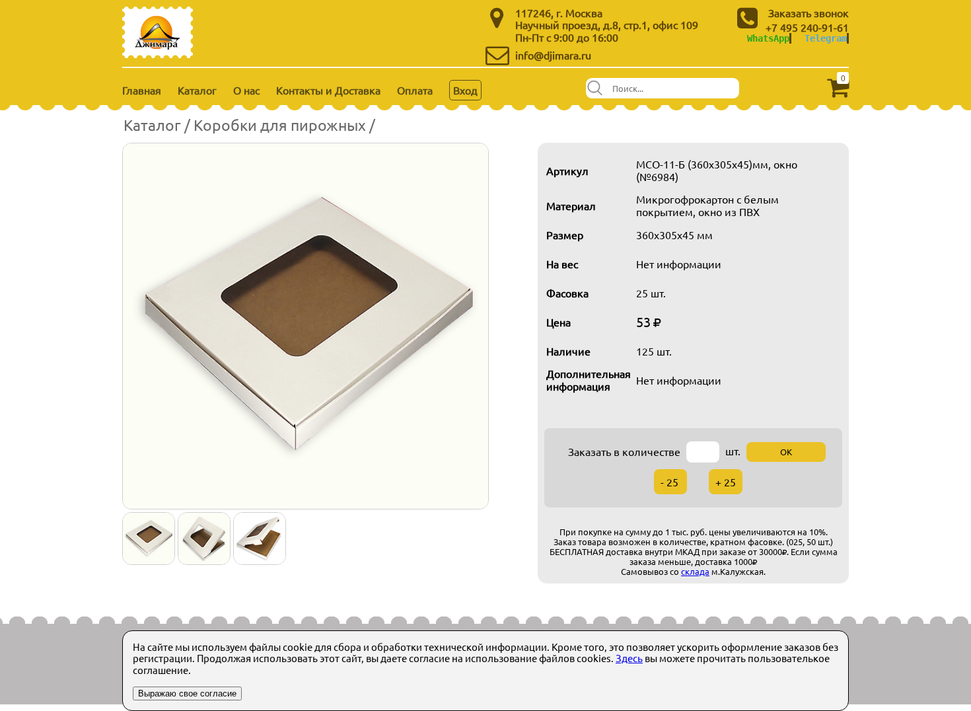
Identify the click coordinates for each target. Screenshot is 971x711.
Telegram (826, 38)
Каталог (197, 89)
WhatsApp (768, 38)
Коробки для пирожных (280, 124)
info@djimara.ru (553, 54)
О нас (246, 89)
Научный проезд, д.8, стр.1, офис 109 (606, 24)
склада (695, 571)
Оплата (415, 89)
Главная (141, 89)
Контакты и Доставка (328, 89)
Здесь (629, 658)
